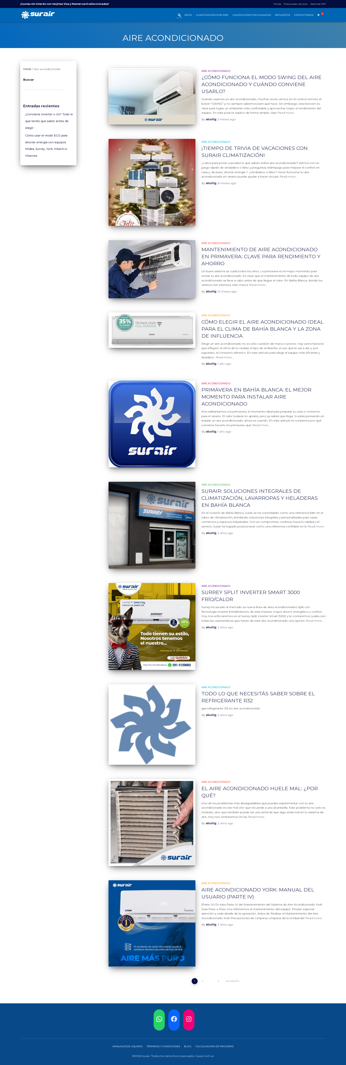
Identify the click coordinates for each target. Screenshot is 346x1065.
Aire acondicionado (215, 70)
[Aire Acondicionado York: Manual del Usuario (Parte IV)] (152, 923)
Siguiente (232, 981)
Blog (187, 1046)
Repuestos (282, 14)
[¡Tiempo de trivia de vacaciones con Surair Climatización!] (152, 182)
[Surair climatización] (38, 15)
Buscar (28, 79)
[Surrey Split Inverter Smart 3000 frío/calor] (152, 626)
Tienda (277, 3)
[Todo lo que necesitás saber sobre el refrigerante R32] (152, 724)
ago (227, 119)
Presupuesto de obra (296, 3)
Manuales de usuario (128, 1046)
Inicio (188, 14)
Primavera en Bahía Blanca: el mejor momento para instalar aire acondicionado (256, 397)
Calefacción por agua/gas (251, 14)
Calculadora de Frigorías (214, 1046)
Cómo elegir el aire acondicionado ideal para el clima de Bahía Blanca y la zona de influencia (262, 329)
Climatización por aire (212, 14)
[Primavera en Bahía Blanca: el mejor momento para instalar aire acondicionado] (152, 423)
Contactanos (303, 14)
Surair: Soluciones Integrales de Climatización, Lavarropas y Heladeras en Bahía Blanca (259, 498)
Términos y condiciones (163, 1046)
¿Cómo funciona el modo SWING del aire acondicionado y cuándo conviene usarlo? (261, 84)
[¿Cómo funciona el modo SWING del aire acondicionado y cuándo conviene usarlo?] (152, 96)
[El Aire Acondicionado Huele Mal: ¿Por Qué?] (152, 822)
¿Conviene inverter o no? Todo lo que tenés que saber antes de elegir (49, 120)
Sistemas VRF (318, 3)
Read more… (286, 112)
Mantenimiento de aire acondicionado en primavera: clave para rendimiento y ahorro (260, 256)
